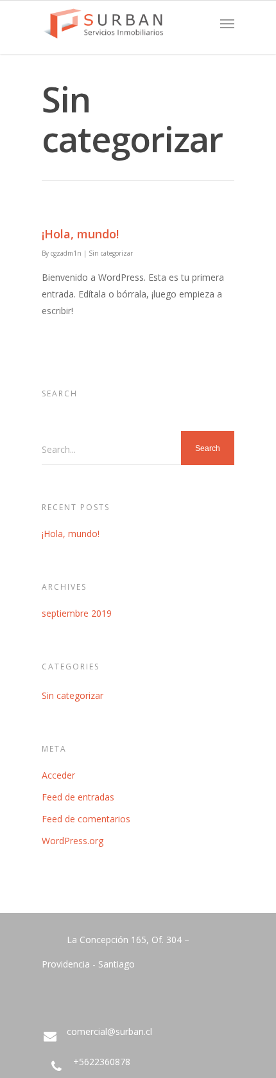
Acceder (58, 775)
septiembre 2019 (77, 613)
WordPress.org (72, 841)
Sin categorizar (111, 253)
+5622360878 (100, 1062)
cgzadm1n (66, 253)
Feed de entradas (78, 797)
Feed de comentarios (86, 819)
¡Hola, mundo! (80, 234)
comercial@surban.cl (108, 1031)
